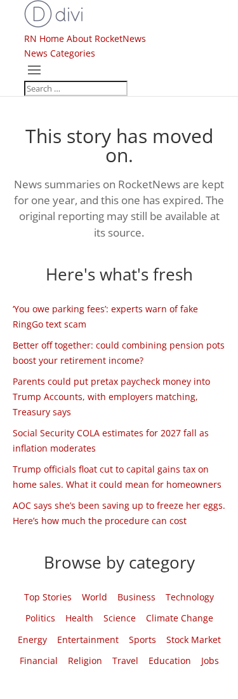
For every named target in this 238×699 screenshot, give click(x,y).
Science (119, 618)
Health (79, 618)
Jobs (210, 660)
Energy (32, 639)
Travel (125, 660)
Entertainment (88, 639)
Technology (190, 597)
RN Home (44, 38)
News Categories (59, 53)
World (94, 597)
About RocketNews (106, 38)
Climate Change (179, 618)
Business (136, 597)
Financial (39, 660)
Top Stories (48, 597)
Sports (142, 639)
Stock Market (193, 639)
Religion (85, 660)
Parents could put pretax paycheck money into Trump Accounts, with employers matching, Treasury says (111, 396)
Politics (40, 618)
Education (170, 660)
